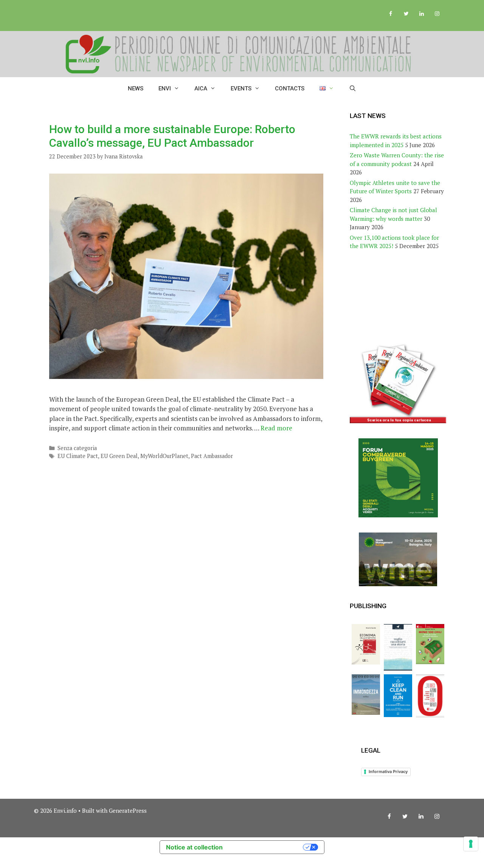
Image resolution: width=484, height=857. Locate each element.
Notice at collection (194, 847)
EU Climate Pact (77, 456)
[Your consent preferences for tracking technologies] (471, 844)
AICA (200, 88)
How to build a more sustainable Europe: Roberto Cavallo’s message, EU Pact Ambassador (172, 136)
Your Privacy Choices (266, 847)
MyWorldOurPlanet (164, 456)
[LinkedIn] (421, 14)
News (135, 88)
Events (241, 88)
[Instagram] (437, 14)
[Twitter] (406, 14)
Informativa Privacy (388, 771)
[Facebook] (391, 14)
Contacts (289, 88)
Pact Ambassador (212, 456)
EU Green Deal (119, 456)
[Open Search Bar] (352, 88)
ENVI (164, 88)
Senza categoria (77, 448)
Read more (276, 428)
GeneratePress (128, 810)
